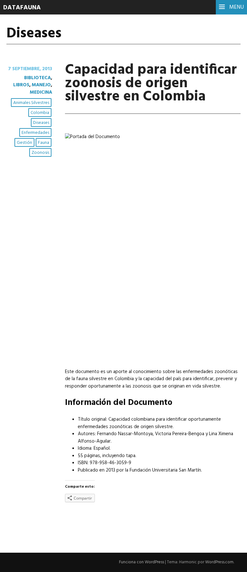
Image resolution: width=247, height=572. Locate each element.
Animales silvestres (31, 103)
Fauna (43, 142)
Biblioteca (37, 78)
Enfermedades (35, 132)
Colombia (40, 113)
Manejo (41, 85)
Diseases (41, 123)
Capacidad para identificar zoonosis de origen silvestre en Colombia (151, 83)
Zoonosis (40, 152)
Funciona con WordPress (141, 562)
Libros (21, 85)
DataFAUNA (22, 8)
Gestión (24, 142)
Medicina (41, 92)
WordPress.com (219, 562)
